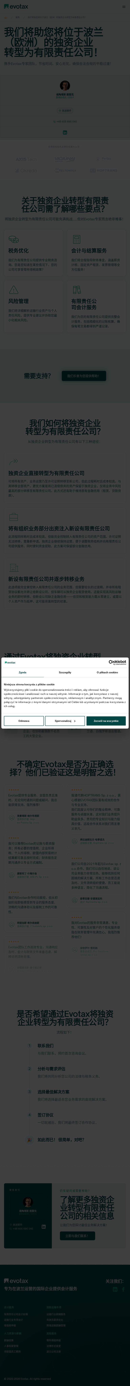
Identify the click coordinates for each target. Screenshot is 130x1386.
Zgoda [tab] (22, 672)
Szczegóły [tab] (65, 672)
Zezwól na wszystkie (106, 720)
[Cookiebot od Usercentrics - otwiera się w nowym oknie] (111, 662)
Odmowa (23, 720)
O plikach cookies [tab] (107, 672)
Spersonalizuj (63, 720)
